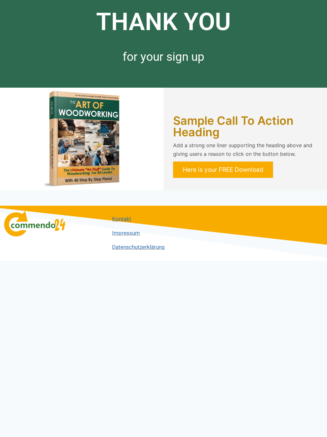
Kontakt (121, 219)
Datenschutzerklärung (138, 247)
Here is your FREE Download (223, 169)
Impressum (126, 233)
